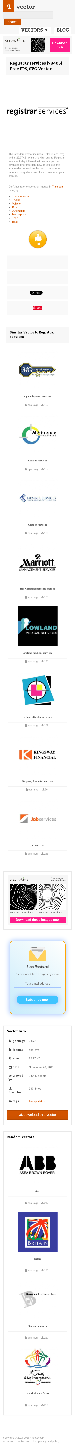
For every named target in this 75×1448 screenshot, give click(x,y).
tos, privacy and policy (46, 1441)
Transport (57, 186)
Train (15, 218)
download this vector (39, 1115)
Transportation (20, 196)
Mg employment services (37, 396)
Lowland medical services (37, 653)
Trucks (16, 199)
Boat (15, 221)
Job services (37, 845)
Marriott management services (37, 589)
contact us (23, 1441)
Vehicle (16, 203)
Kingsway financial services (37, 781)
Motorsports (19, 214)
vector (25, 6)
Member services (37, 525)
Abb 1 (37, 1191)
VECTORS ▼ (35, 30)
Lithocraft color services (38, 717)
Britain (37, 1259)
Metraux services (37, 460)
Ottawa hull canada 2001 (37, 1393)
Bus (14, 207)
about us (8, 1441)
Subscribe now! (37, 999)
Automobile (18, 210)
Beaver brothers (37, 1326)
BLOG (63, 30)
